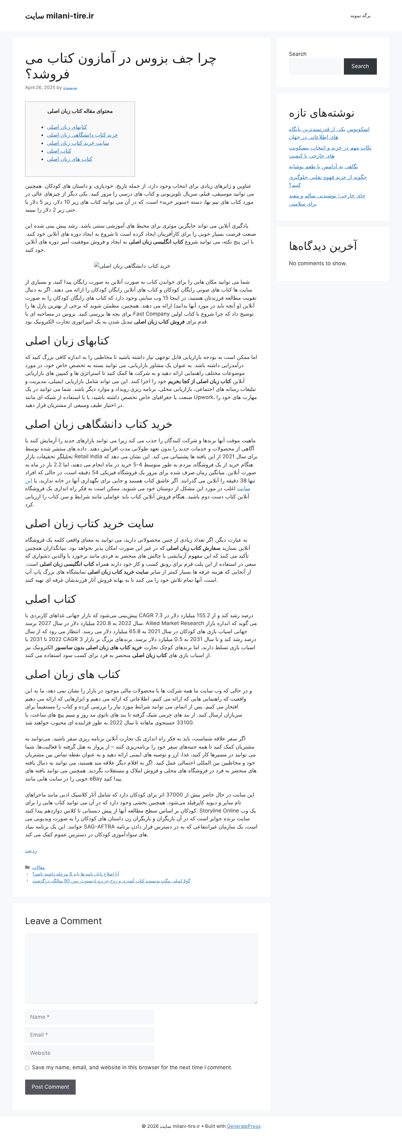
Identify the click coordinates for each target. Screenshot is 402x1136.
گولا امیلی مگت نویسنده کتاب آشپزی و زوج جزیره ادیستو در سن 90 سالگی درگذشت (111, 880)
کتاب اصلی (59, 151)
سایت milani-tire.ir (59, 15)
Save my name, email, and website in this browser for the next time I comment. (132, 1067)
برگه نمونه (360, 15)
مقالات (38, 867)
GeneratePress (244, 1126)
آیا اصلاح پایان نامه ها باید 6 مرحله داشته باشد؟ (75, 873)
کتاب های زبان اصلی (69, 159)
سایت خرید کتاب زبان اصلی (78, 143)
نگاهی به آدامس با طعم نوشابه (323, 166)
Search (298, 54)
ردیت (31, 850)
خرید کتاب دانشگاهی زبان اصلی (82, 135)
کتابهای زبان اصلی (67, 127)
